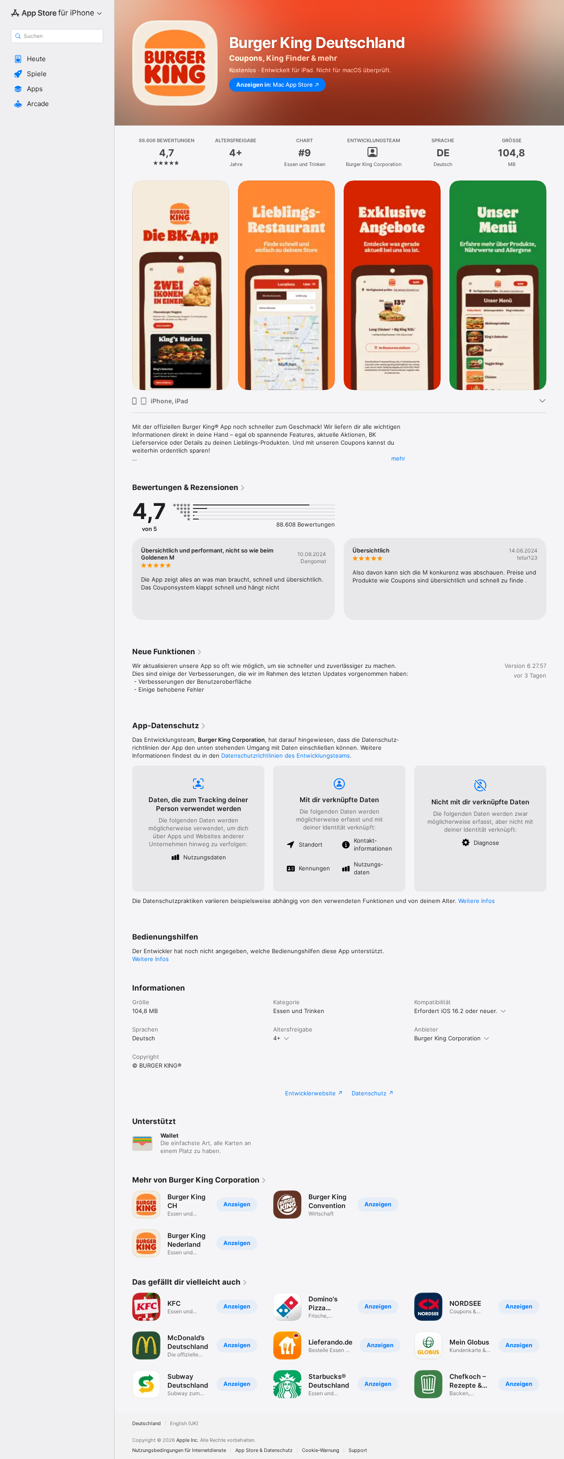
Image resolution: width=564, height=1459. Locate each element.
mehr (398, 458)
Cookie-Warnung (320, 1450)
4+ (277, 1038)
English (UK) (184, 1423)
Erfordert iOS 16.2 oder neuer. (455, 1010)
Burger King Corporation (447, 1038)
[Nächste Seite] (555, 285)
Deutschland (146, 1423)
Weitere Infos (476, 900)
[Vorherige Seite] (123, 285)
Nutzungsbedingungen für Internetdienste (179, 1450)
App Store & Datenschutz (264, 1450)
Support (358, 1450)
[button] (57, 59)
